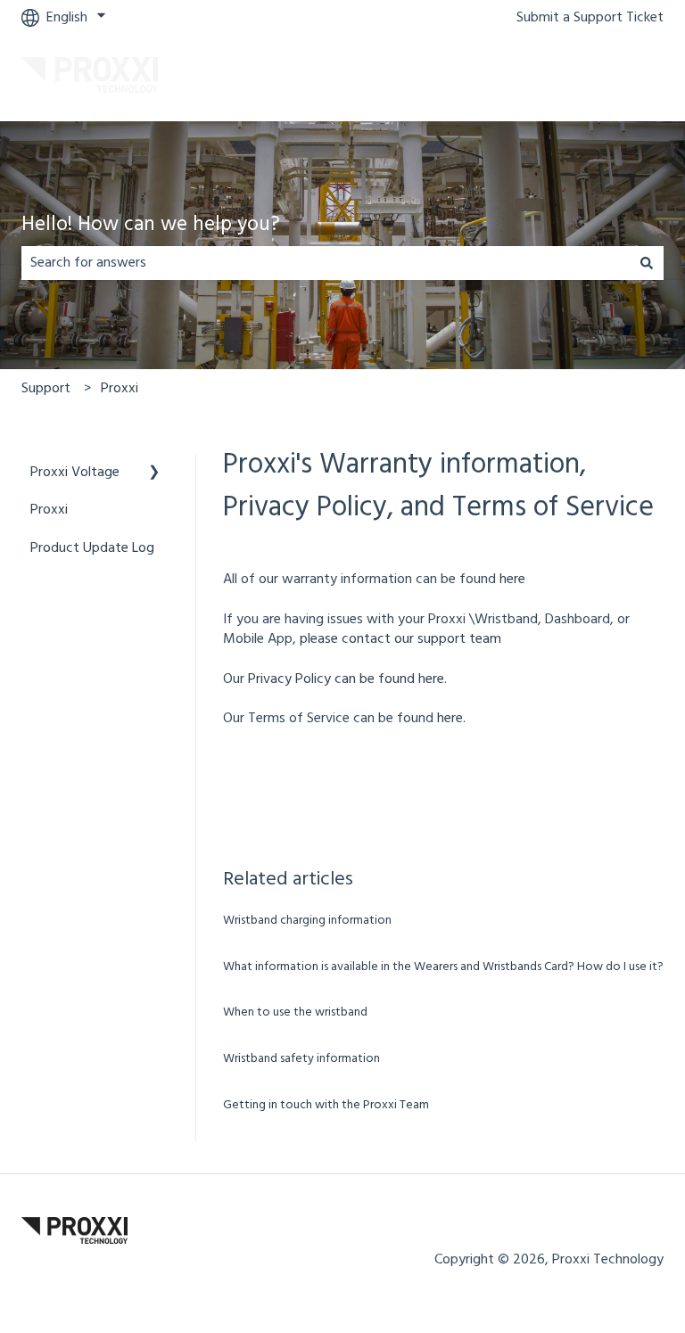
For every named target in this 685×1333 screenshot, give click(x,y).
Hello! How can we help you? (150, 226)
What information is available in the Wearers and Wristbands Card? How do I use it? (443, 967)
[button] (154, 474)
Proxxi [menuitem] (49, 510)
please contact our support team (398, 639)
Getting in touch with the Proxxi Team (326, 1105)
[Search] (647, 263)
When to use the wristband (295, 1012)
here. (451, 718)
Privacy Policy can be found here (346, 679)
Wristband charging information (307, 920)
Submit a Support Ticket (590, 18)
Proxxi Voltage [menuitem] (75, 472)
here (512, 579)
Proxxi (119, 388)
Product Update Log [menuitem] (92, 548)
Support (45, 388)
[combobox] (325, 263)
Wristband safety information (301, 1059)
